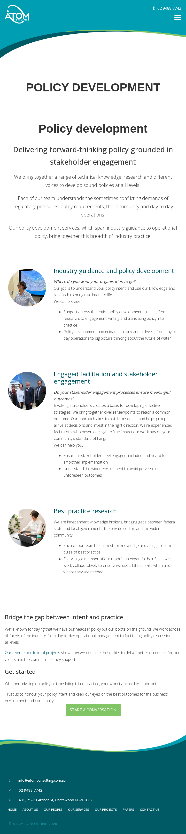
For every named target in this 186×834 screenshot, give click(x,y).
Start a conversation (93, 710)
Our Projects (106, 809)
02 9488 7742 (30, 790)
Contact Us (150, 809)
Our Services (78, 809)
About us (30, 809)
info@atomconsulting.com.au (42, 780)
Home (12, 809)
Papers (128, 809)
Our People (53, 809)
